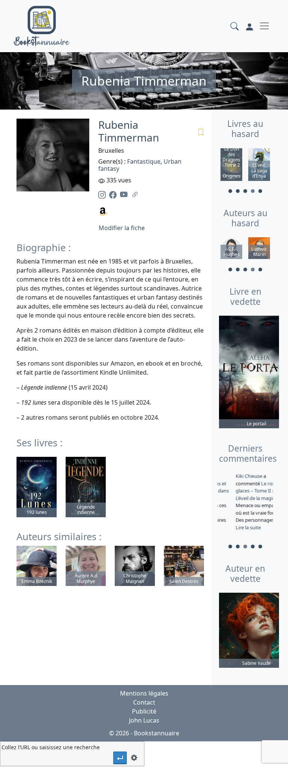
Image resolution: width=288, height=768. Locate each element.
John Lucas (144, 720)
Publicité (144, 711)
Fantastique (143, 161)
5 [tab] (260, 191)
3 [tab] (245, 191)
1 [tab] (230, 191)
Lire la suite (233, 527)
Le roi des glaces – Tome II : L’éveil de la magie (243, 490)
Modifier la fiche (122, 228)
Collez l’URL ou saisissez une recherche (51, 747)
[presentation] (120, 757)
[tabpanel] (231, 165)
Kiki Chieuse (234, 476)
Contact (144, 702)
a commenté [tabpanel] (244, 502)
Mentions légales (144, 693)
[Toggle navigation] (264, 26)
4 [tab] (253, 191)
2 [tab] (238, 191)
